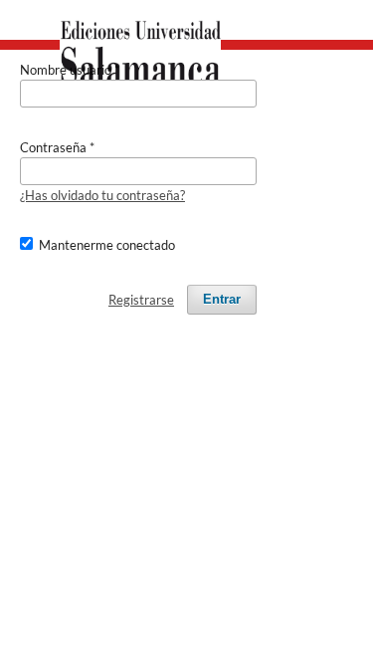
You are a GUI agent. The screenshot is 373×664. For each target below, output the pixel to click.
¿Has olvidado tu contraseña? (102, 195)
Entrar (222, 299)
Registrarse (141, 300)
